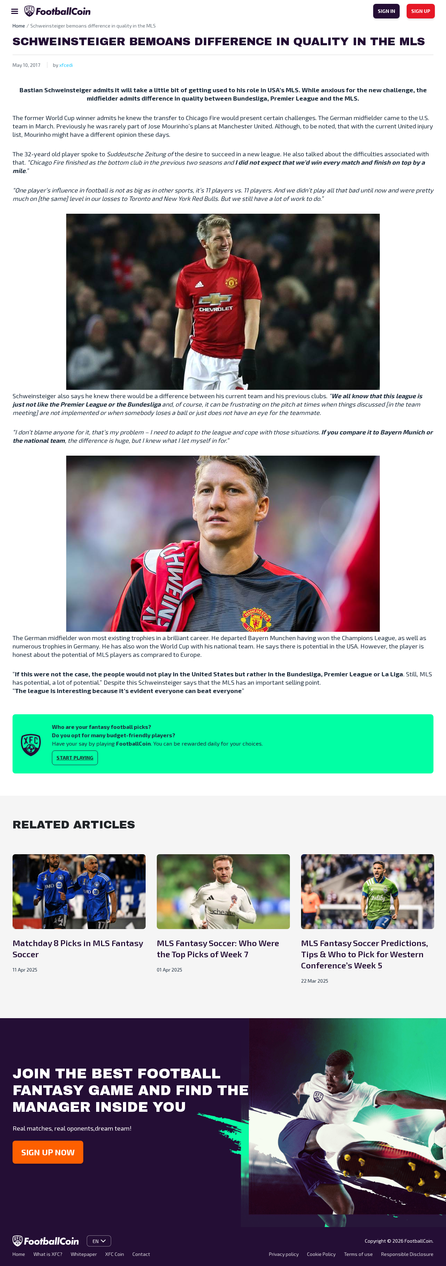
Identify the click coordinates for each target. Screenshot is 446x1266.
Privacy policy (284, 1254)
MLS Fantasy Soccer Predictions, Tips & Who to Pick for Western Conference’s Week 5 (364, 954)
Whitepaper (84, 1254)
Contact (141, 1254)
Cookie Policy (321, 1254)
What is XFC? (47, 1254)
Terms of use (358, 1254)
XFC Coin (114, 1254)
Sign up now (48, 1152)
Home (19, 1254)
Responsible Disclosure (407, 1254)
